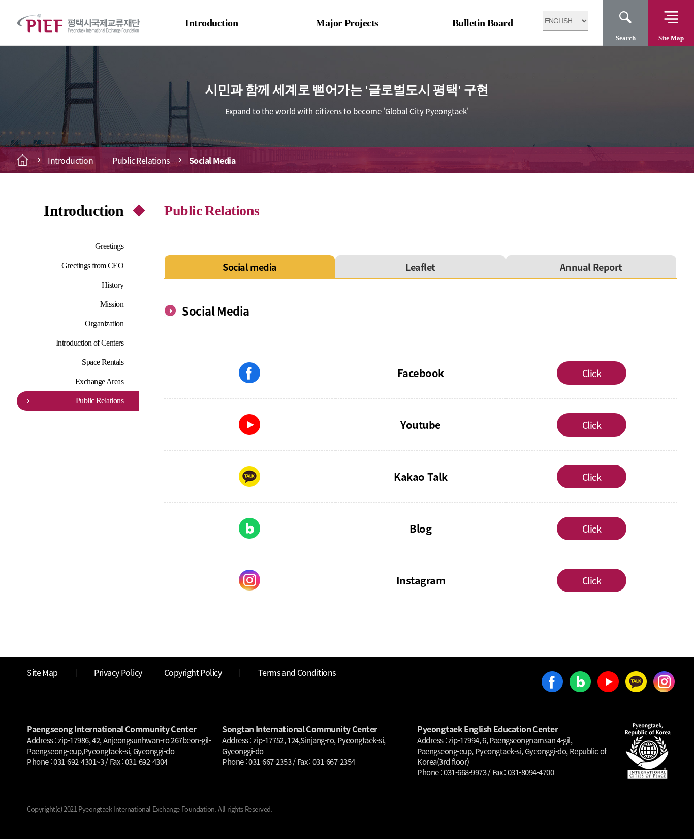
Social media (250, 266)
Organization (104, 323)
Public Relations (100, 400)
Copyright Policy (193, 672)
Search (626, 38)
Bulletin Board (482, 22)
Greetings (109, 246)
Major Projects (347, 22)
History (113, 285)
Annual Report (591, 266)
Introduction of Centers (90, 342)
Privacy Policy (118, 672)
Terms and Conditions (297, 672)
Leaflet (420, 266)
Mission (112, 304)
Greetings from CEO (92, 265)
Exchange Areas (99, 381)
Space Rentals (102, 362)
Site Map (671, 38)
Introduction (211, 22)
